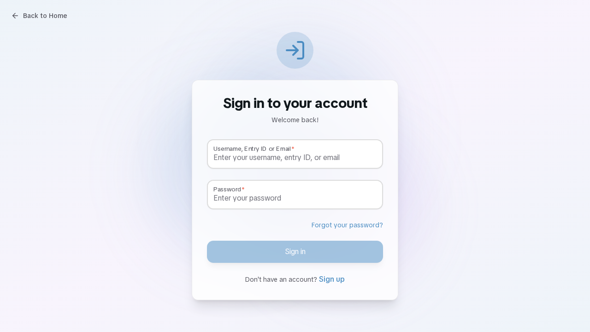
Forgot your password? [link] (347, 225)
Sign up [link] (332, 279)
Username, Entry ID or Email (251, 149)
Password (227, 189)
